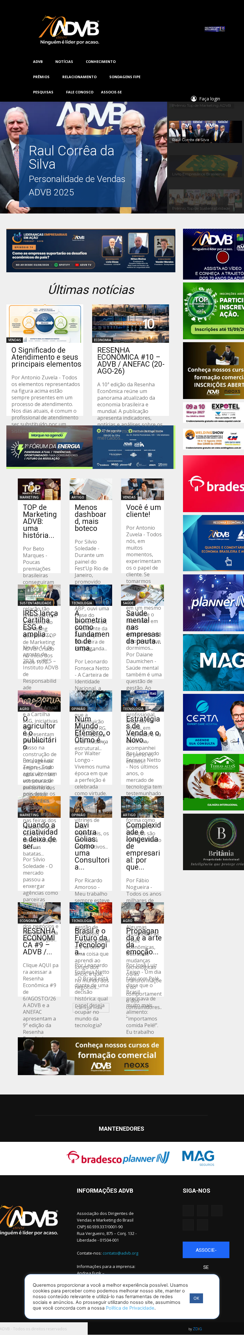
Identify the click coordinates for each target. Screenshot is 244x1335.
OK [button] (196, 1298)
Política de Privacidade (130, 1308)
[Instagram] (185, 62)
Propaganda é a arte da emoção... (144, 941)
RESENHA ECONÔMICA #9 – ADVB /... (39, 941)
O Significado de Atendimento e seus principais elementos (46, 357)
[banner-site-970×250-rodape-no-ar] (90, 250)
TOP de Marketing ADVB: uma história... (40, 521)
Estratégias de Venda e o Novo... (143, 729)
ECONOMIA (102, 340)
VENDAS (14, 340)
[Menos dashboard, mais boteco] (91, 489)
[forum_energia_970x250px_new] (90, 447)
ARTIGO (77, 497)
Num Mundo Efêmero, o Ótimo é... (92, 729)
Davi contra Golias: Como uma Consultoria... (92, 846)
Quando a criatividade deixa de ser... (40, 835)
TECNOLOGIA (81, 603)
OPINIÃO (78, 709)
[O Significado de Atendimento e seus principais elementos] (44, 323)
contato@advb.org (120, 1253)
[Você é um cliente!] (142, 489)
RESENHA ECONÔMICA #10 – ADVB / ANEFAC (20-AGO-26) (131, 361)
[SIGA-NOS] (206, 1200)
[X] (188, 1224)
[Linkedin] (211, 62)
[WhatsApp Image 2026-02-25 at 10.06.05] (214, 29)
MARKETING (29, 497)
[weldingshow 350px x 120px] (213, 439)
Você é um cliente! (143, 511)
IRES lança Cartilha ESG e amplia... (40, 624)
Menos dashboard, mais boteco (90, 518)
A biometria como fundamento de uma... (92, 631)
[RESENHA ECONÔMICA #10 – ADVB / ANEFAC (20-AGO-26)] (130, 323)
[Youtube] (202, 62)
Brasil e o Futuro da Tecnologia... (91, 941)
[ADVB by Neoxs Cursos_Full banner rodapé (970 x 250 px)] (91, 1056)
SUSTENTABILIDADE (35, 603)
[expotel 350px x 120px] (213, 412)
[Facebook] (176, 62)
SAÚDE (128, 603)
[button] (207, 73)
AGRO (24, 709)
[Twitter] (193, 62)
